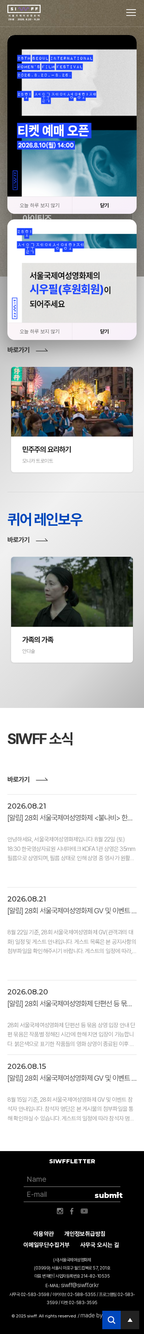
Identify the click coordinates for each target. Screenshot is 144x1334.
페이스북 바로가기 (72, 1211)
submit (108, 1195)
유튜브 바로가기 (84, 1211)
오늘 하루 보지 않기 (39, 205)
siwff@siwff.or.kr (80, 1285)
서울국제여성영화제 (24, 13)
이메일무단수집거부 (46, 1244)
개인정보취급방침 (85, 1233)
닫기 (104, 205)
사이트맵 (131, 12)
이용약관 (43, 1233)
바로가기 (18, 350)
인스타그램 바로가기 (60, 1211)
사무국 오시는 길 (99, 1244)
